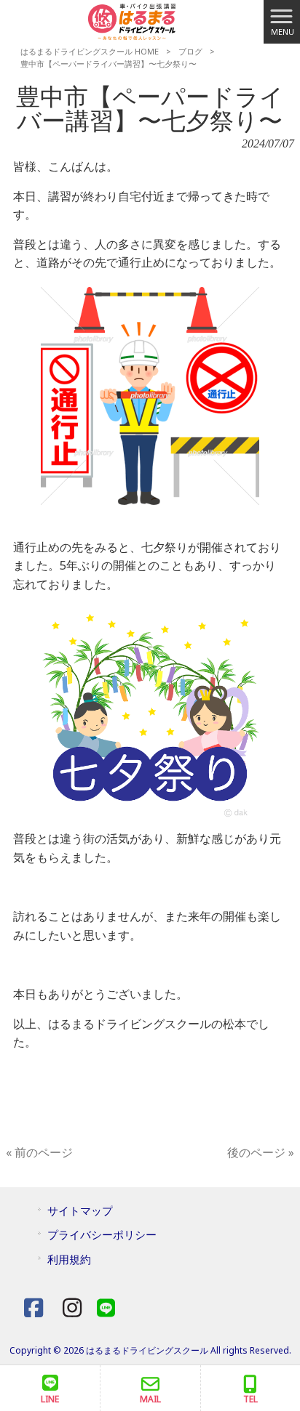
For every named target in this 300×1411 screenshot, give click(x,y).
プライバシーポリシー (102, 1234)
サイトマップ (80, 1210)
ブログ (190, 51)
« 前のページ (39, 1152)
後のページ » (260, 1152)
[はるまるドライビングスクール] (131, 20)
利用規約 (69, 1259)
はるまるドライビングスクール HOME (89, 51)
